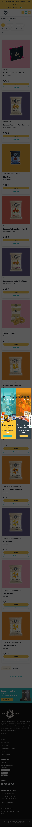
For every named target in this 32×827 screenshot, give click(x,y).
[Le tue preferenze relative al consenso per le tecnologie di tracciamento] (30, 421)
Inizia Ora (7, 436)
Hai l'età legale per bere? (8, 430)
